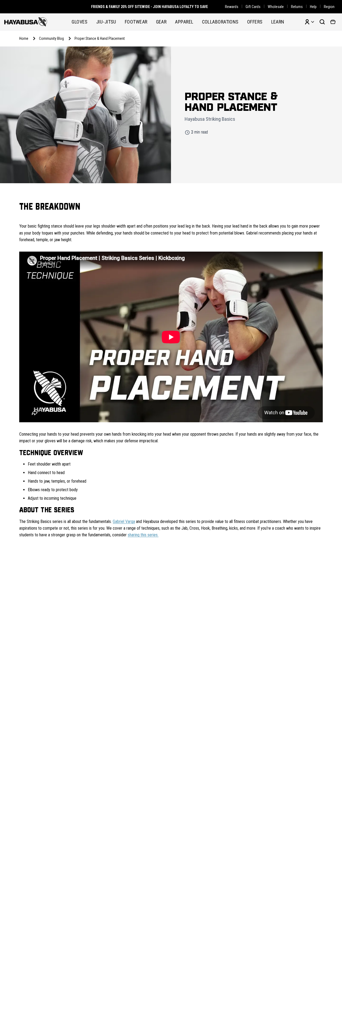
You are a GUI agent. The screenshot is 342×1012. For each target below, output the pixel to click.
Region (329, 7)
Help (313, 7)
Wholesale (276, 7)
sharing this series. (143, 534)
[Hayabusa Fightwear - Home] (25, 21)
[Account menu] (309, 22)
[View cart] (333, 22)
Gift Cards (253, 7)
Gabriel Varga (124, 521)
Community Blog (51, 38)
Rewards (231, 7)
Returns (297, 7)
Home (23, 38)
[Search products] (322, 22)
